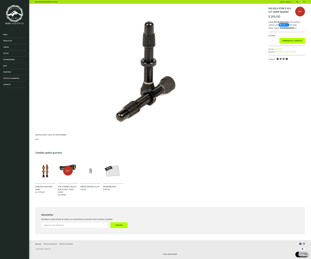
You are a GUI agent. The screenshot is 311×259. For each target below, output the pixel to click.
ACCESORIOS (278, 49)
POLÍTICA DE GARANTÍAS (11, 78)
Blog (5, 66)
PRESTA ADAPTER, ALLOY (89, 187)
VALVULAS (293, 52)
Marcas (6, 47)
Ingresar (282, 2)
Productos (7, 41)
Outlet (6, 53)
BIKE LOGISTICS (45, 249)
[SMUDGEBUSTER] (113, 171)
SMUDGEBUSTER (109, 187)
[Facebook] (278, 59)
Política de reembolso (66, 244)
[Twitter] (281, 59)
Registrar (289, 2)
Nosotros (7, 72)
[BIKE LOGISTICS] (14, 14)
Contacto (7, 84)
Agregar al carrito (292, 41)
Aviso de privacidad (170, 254)
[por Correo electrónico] (286, 59)
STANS (287, 52)
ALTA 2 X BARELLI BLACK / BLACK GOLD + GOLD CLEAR (67, 189)
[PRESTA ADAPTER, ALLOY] (90, 171)
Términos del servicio (50, 244)
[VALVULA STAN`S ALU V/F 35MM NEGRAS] (148, 69)
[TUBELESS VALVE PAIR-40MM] (45, 171)
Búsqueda (38, 244)
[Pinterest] (284, 59)
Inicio (5, 34)
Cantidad (271, 35)
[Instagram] (304, 244)
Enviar (119, 225)
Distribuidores (9, 59)
